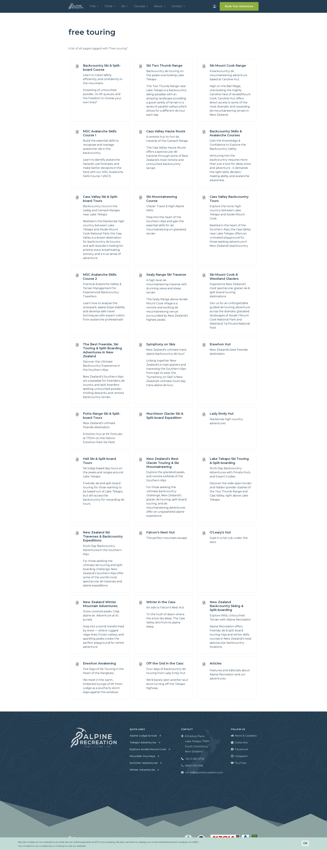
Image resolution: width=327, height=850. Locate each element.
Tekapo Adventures (143, 742)
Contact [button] (176, 6)
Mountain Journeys (142, 756)
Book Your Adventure (239, 6)
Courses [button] (139, 6)
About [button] (158, 6)
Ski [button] (123, 6)
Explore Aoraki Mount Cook (148, 749)
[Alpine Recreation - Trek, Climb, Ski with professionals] (75, 6)
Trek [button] (92, 6)
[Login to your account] (214, 6)
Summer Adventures (144, 762)
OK (305, 843)
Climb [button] (108, 6)
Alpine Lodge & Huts (143, 735)
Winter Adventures (142, 769)
